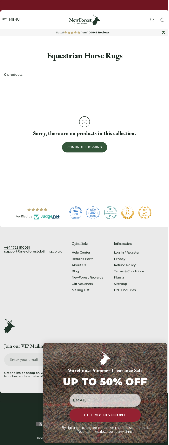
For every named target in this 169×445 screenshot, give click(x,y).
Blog (75, 271)
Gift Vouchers (82, 284)
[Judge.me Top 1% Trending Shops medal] (144, 212)
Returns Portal (83, 259)
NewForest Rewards (87, 277)
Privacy (119, 259)
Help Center (81, 252)
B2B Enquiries (125, 290)
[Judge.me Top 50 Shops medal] (127, 212)
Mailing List (80, 290)
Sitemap (120, 284)
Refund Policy (125, 265)
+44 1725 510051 (17, 247)
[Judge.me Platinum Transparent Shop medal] (110, 212)
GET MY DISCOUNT (105, 415)
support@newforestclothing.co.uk (33, 251)
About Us (79, 265)
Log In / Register (127, 252)
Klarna (119, 277)
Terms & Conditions (129, 271)
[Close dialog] (162, 347)
